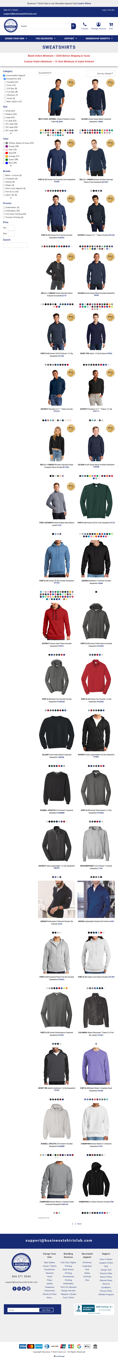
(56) (13, 162)
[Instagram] (19, 1289)
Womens (50, 1273)
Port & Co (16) (11, 191)
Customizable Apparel (15, 75)
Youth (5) (11, 98)
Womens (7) (12, 95)
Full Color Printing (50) (15, 214)
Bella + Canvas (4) (13, 175)
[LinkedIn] (28, 1289)
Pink (11, 149)
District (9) (10, 182)
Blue (11, 162)
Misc (87, 1280)
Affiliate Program (106, 1294)
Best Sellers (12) (14, 101)
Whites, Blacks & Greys (19, 143)
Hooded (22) (12, 82)
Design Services (68, 1290)
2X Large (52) (11, 124)
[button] (16, 38)
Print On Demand (68, 1287)
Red (10, 153)
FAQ (106, 1266)
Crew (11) (11, 85)
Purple (12, 146)
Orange (12, 156)
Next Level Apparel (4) (15, 188)
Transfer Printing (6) (14, 217)
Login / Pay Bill (108, 10)
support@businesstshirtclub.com (21, 13)
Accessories (49, 1290)
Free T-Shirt (68, 1297)
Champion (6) (11, 178)
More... (50, 1297)
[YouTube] (24, 1289)
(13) (13, 149)
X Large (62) (10, 120)
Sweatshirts (49, 1269)
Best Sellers (49, 1262)
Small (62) (10, 110)
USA (87, 1269)
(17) (14, 156)
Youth (49, 1276)
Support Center (106, 1262)
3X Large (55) (11, 127)
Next (79, 1223)
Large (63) (10, 117)
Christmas (87, 1262)
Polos (49, 1280)
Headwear (49, 1287)
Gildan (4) (9, 185)
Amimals (87, 1276)
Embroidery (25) (12, 210)
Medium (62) (11, 114)
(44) (12, 152)
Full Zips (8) (12, 91)
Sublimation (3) (12, 207)
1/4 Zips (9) (12, 88)
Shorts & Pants (50, 1294)
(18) (14, 146)
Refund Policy (106, 1280)
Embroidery (68, 1283)
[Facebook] (15, 1289)
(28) (13, 159)
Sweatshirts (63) (13, 78)
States (87, 1273)
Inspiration (87, 1266)
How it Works (106, 1259)
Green (11, 159)
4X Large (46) (11, 130)
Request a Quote (68, 1294)
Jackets (49, 1283)
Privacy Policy (106, 1291)
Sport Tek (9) (11, 195)
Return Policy (106, 1276)
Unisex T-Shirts (50, 1266)
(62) (21, 143)
